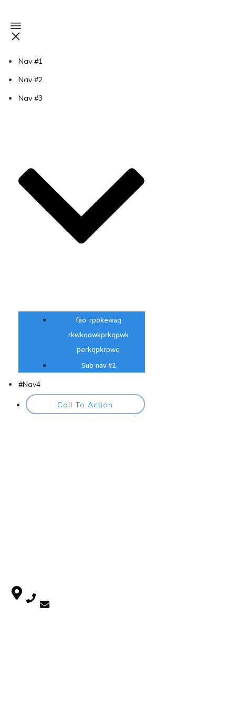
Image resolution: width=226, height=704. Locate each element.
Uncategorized (36, 548)
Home (21, 494)
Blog (19, 506)
